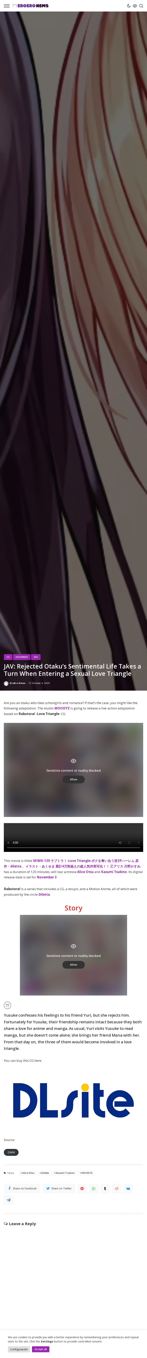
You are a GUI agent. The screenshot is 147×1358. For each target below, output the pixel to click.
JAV (36, 657)
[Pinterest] (82, 1188)
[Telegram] (8, 1200)
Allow (73, 779)
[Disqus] (73, 1274)
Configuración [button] (19, 1349)
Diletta (44, 894)
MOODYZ (62, 708)
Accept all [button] (41, 1349)
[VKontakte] (128, 1188)
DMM (11, 1152)
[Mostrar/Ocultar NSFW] (134, 6)
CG (8, 657)
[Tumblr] (105, 1188)
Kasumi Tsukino (114, 872)
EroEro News (18, 683)
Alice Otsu (85, 872)
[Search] (140, 6)
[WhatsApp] (93, 1188)
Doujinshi (22, 657)
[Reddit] (116, 1188)
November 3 (47, 877)
